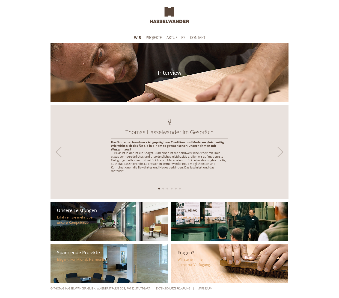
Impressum (204, 288)
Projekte (154, 37)
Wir (137, 37)
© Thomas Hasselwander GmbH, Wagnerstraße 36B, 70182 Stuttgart (100, 288)
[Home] (169, 21)
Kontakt (197, 37)
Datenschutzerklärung (173, 288)
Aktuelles (176, 37)
